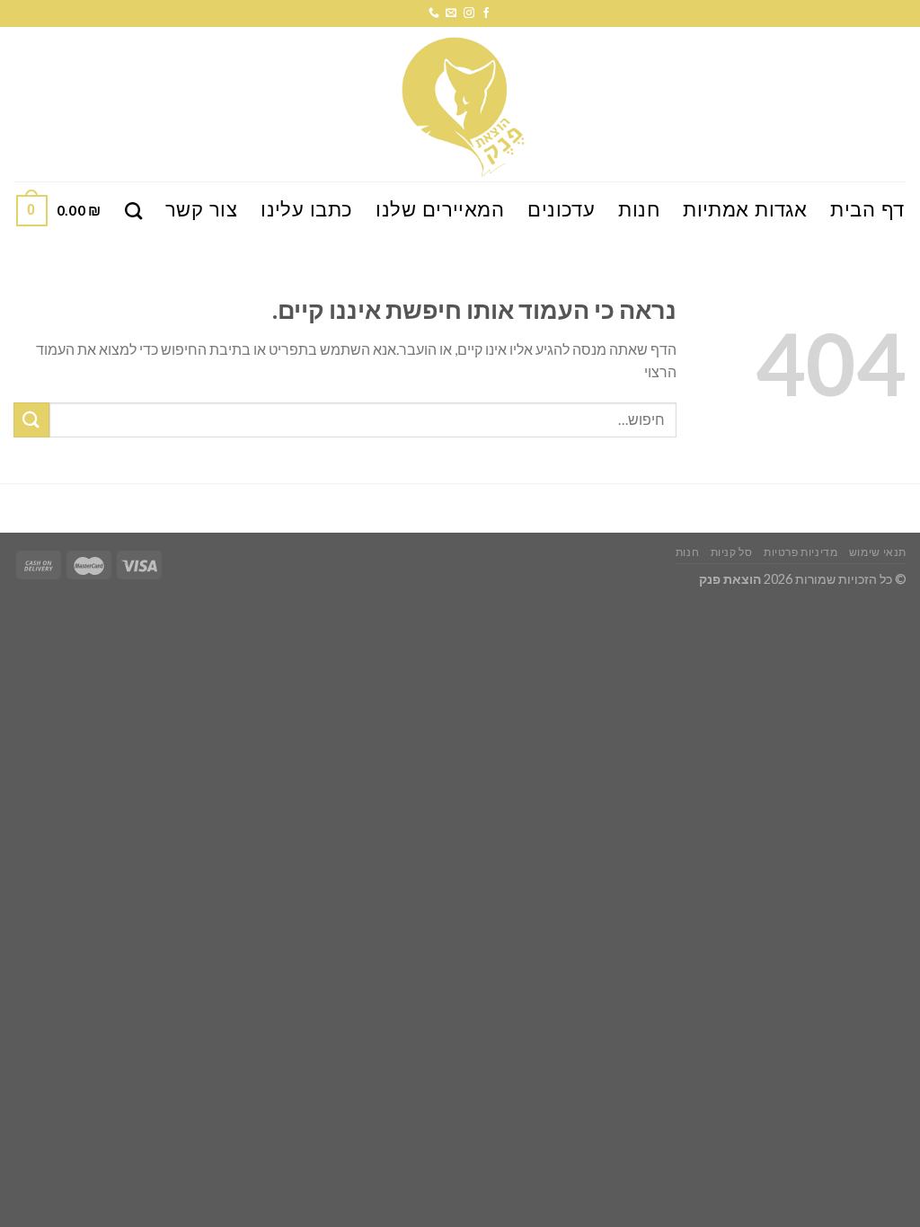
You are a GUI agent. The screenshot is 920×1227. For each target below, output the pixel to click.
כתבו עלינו (306, 210)
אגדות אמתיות (745, 210)
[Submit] (31, 419)
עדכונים (561, 210)
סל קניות (732, 552)
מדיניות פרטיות (801, 552)
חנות (638, 210)
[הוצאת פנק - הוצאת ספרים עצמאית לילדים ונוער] (460, 104)
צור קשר (201, 210)
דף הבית (867, 210)
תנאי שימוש (878, 552)
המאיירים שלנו (440, 210)
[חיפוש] (133, 210)
